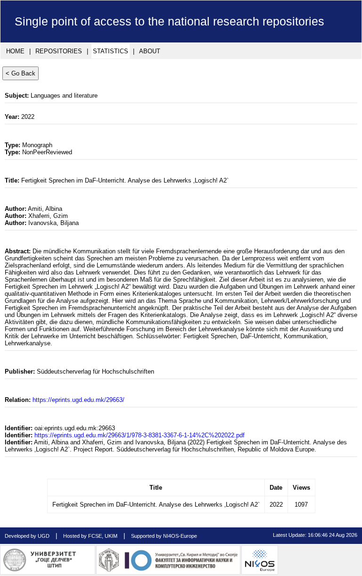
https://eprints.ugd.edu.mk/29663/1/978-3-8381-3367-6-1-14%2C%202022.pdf (139, 435)
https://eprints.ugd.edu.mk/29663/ (78, 399)
